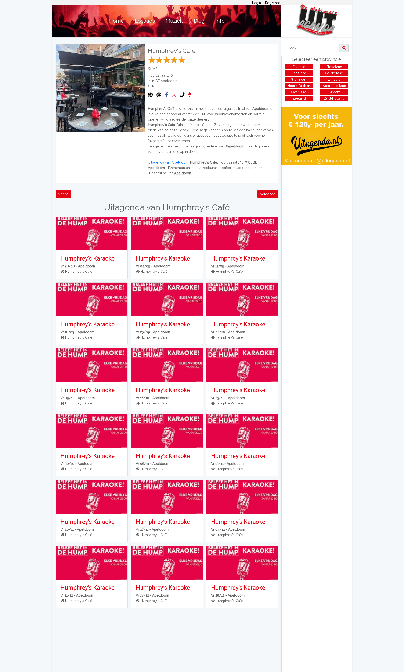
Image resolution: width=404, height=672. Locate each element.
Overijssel (299, 92)
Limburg (334, 79)
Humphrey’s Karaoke (88, 258)
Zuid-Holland (334, 98)
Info (220, 21)
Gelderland (334, 73)
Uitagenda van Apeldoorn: (168, 162)
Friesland (299, 73)
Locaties (145, 21)
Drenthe (299, 67)
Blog (199, 21)
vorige (63, 194)
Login (256, 3)
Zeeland (299, 98)
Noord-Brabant (299, 86)
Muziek (174, 21)
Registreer (273, 3)
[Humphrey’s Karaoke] (91, 233)
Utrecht (334, 92)
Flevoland (334, 67)
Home (116, 21)
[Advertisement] (316, 197)
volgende (267, 194)
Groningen (299, 79)
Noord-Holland (334, 86)
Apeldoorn (169, 81)
